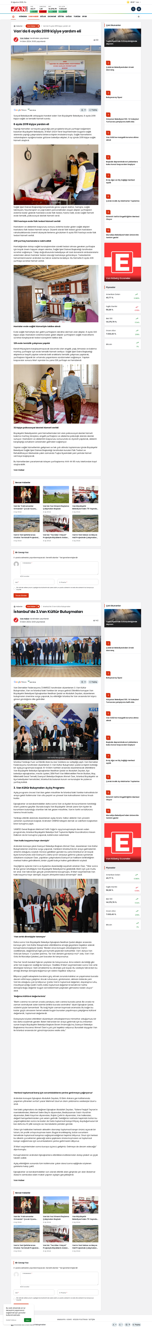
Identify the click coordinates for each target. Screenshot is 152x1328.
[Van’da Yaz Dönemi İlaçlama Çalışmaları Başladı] (56, 499)
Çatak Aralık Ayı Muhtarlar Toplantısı (122, 201)
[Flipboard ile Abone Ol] (32, 110)
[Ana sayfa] (13, 16)
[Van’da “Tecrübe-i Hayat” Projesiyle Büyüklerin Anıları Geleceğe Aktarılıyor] (56, 528)
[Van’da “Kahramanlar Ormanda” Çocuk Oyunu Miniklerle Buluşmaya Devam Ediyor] (27, 499)
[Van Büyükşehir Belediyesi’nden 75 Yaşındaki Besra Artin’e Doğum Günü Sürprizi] (85, 499)
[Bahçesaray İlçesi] (122, 86)
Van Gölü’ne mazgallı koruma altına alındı (122, 138)
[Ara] (133, 9)
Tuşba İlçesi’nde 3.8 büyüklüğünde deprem (121, 623)
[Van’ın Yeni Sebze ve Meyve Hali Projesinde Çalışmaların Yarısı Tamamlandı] (85, 528)
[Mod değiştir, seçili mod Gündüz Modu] (138, 16)
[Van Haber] (19, 9)
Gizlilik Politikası (11, 1320)
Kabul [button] (27, 1320)
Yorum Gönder (21, 595)
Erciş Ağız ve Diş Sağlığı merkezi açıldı (120, 761)
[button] (139, 9)
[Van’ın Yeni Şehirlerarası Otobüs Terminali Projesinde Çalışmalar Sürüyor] (27, 528)
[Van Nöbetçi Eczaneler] (122, 262)
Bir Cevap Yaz (21, 552)
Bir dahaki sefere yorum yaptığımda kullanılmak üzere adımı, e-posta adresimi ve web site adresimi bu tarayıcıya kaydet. (55, 588)
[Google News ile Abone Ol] (20, 110)
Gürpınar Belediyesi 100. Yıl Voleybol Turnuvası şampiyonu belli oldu (122, 120)
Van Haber (24, 38)
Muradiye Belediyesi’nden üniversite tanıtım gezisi (122, 816)
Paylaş (137, 1325)
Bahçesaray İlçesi (114, 97)
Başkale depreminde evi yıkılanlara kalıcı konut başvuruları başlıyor (122, 163)
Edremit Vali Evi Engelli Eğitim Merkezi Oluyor (122, 798)
